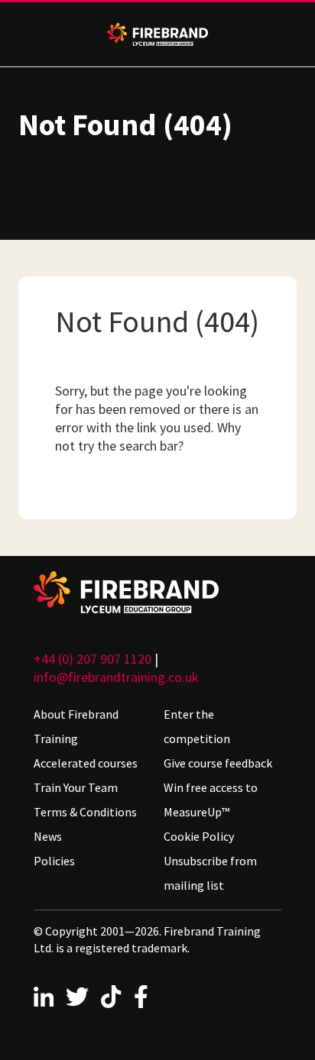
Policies (54, 860)
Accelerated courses (86, 763)
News (48, 836)
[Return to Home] (157, 592)
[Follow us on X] (77, 996)
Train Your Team (76, 787)
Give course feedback (218, 763)
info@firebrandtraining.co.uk (116, 677)
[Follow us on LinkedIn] (44, 996)
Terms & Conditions (85, 811)
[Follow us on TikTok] (111, 996)
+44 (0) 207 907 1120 (92, 658)
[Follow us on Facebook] (141, 996)
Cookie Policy (199, 836)
